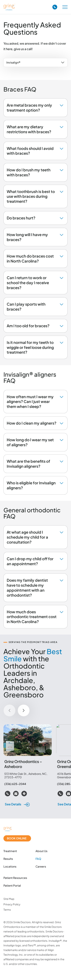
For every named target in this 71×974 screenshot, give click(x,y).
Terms (7, 909)
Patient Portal (12, 885)
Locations (9, 866)
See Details (13, 804)
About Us (41, 851)
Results (8, 859)
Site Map (8, 898)
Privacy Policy (11, 904)
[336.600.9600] (54, 7)
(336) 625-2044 (15, 784)
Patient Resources (15, 878)
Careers (41, 866)
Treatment (10, 851)
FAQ (38, 859)
